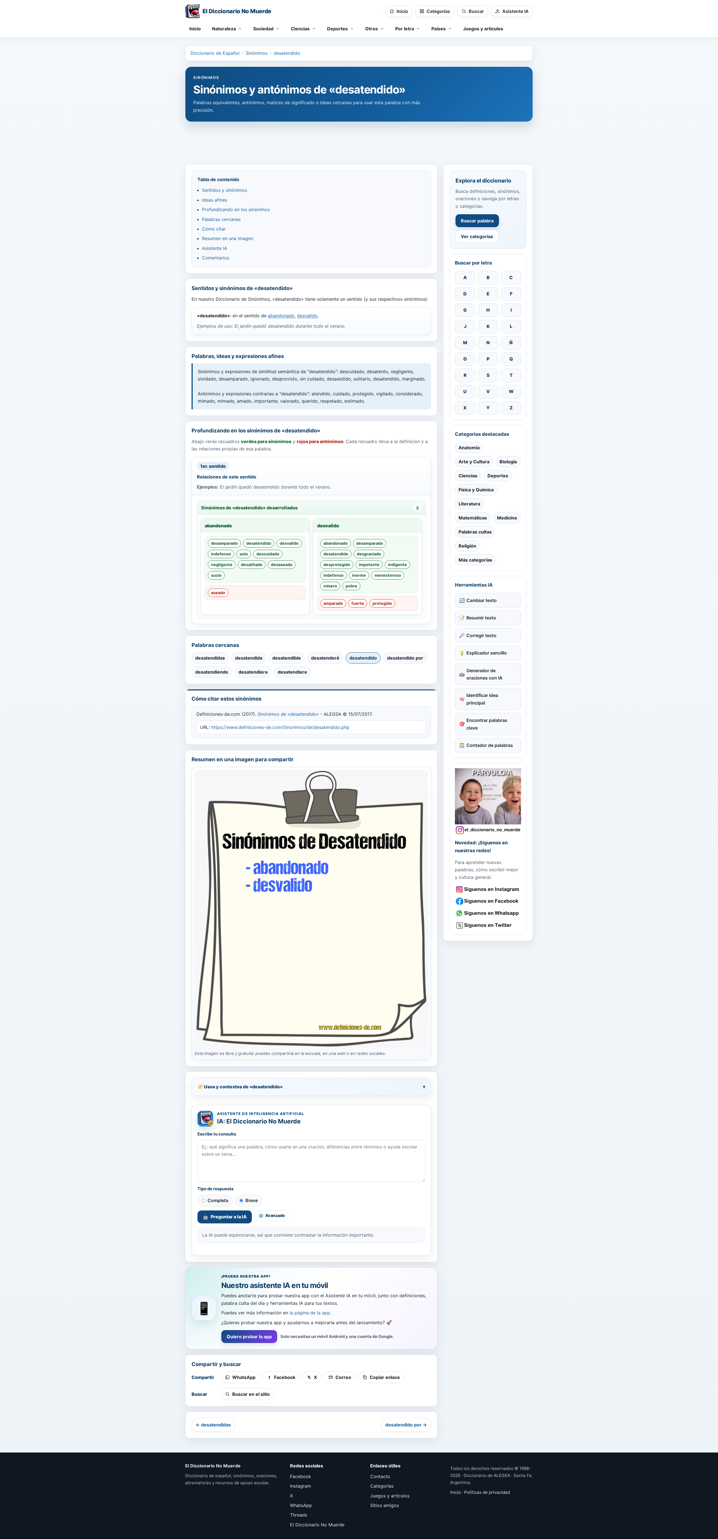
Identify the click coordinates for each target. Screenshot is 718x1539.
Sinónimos (257, 53)
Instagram (300, 1486)
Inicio (195, 28)
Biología (508, 461)
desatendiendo (211, 672)
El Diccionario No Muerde (317, 1524)
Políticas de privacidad (487, 1492)
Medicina (507, 518)
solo (244, 553)
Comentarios (215, 258)
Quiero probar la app (249, 1336)
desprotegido (336, 564)
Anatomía (469, 447)
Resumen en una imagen (227, 238)
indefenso (221, 553)
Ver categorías (477, 236)
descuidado (267, 553)
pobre (351, 585)
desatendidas (210, 658)
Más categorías (475, 560)
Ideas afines (214, 200)
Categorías (381, 1486)
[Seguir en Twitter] (488, 925)
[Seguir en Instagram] (488, 889)
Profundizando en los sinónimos (236, 209)
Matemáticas (473, 518)
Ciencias (468, 475)
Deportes (497, 475)
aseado (218, 592)
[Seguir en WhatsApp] (488, 913)
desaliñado (252, 564)
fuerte (357, 603)
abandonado (281, 315)
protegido (382, 603)
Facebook (300, 1476)
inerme (359, 575)
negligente (222, 564)
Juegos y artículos (483, 28)
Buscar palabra (477, 221)
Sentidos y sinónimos (224, 190)
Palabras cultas (475, 532)
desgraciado (369, 553)
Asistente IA (214, 248)
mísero (330, 585)
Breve (251, 1200)
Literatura (469, 504)
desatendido (287, 53)
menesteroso (387, 575)
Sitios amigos (384, 1505)
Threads (298, 1515)
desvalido (307, 315)
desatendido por (405, 658)
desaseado (282, 564)
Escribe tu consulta (216, 1134)
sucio (216, 575)
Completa (218, 1200)
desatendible (286, 658)
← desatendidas (213, 1425)
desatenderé (325, 658)
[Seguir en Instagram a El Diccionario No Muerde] (488, 801)
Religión (467, 546)
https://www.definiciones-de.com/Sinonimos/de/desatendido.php (280, 727)
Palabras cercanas (221, 219)
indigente (397, 564)
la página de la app (309, 1312)
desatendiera (253, 672)
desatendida (248, 658)
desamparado (224, 543)
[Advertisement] (359, 140)
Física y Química (476, 490)
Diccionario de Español (215, 53)
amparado (333, 603)
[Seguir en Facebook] (488, 901)
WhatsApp (301, 1505)
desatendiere (292, 672)
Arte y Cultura (474, 461)
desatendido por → (406, 1425)
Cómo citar (214, 229)
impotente (369, 564)
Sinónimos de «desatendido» (288, 714)
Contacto (380, 1476)
